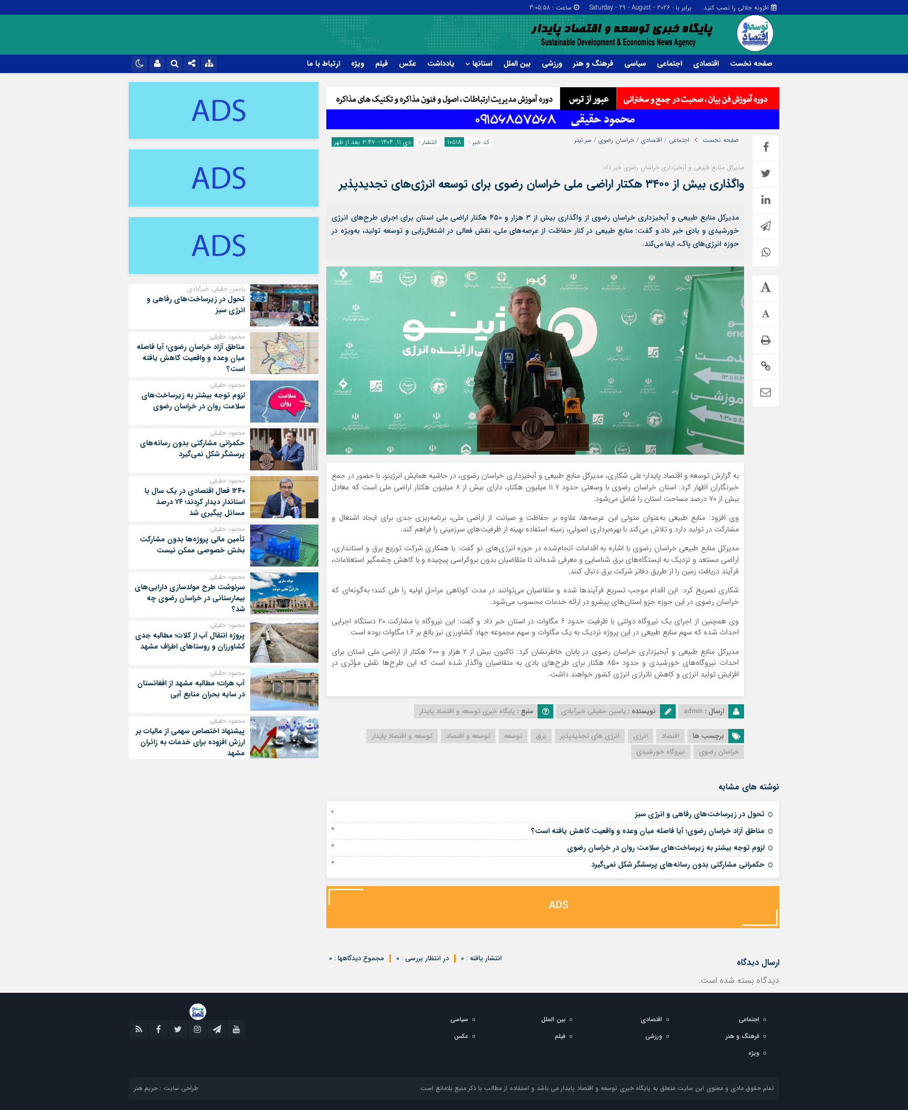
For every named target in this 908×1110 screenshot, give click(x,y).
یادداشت (441, 63)
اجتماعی (669, 63)
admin (693, 711)
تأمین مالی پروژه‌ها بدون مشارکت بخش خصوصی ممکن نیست (192, 544)
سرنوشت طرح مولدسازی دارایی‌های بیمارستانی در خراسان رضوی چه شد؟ (190, 598)
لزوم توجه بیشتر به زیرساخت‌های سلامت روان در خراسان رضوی (666, 848)
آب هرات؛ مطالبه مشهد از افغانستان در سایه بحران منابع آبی (191, 688)
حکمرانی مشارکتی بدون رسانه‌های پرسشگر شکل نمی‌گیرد (678, 864)
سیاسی (635, 63)
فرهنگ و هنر (593, 63)
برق (541, 736)
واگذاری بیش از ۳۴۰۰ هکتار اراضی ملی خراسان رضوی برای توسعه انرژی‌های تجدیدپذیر (541, 184)
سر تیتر (583, 140)
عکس (407, 63)
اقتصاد (670, 736)
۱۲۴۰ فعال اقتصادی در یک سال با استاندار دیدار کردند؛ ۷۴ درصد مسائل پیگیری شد (195, 502)
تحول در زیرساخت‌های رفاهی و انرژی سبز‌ (700, 814)
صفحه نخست (751, 63)
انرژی (640, 736)
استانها (482, 63)
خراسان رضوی (616, 140)
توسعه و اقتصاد (468, 736)
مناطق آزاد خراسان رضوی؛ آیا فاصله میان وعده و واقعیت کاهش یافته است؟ (648, 831)
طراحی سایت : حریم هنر (166, 1088)
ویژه (357, 63)
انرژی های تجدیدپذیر (590, 736)
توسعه (513, 736)
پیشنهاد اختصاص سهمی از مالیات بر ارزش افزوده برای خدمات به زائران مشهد (190, 742)
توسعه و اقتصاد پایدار (402, 736)
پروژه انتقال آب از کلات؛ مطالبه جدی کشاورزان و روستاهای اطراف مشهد (190, 641)
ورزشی (552, 63)
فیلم (381, 63)
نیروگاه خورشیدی (660, 751)
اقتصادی (706, 63)
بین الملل (517, 63)
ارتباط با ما (323, 63)
